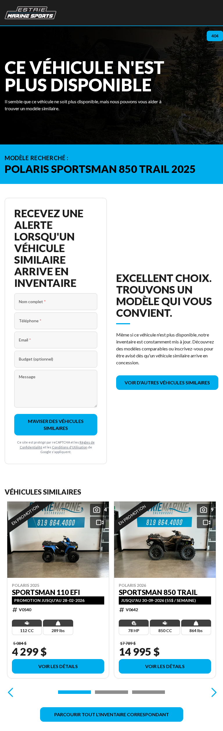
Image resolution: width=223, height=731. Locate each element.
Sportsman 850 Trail (158, 592)
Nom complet (32, 301)
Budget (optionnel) (36, 359)
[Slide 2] (111, 692)
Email (25, 339)
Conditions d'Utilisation (69, 447)
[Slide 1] (74, 692)
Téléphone (30, 320)
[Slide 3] (148, 692)
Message (27, 376)
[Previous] (10, 692)
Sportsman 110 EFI (46, 592)
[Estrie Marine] (30, 13)
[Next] (212, 692)
